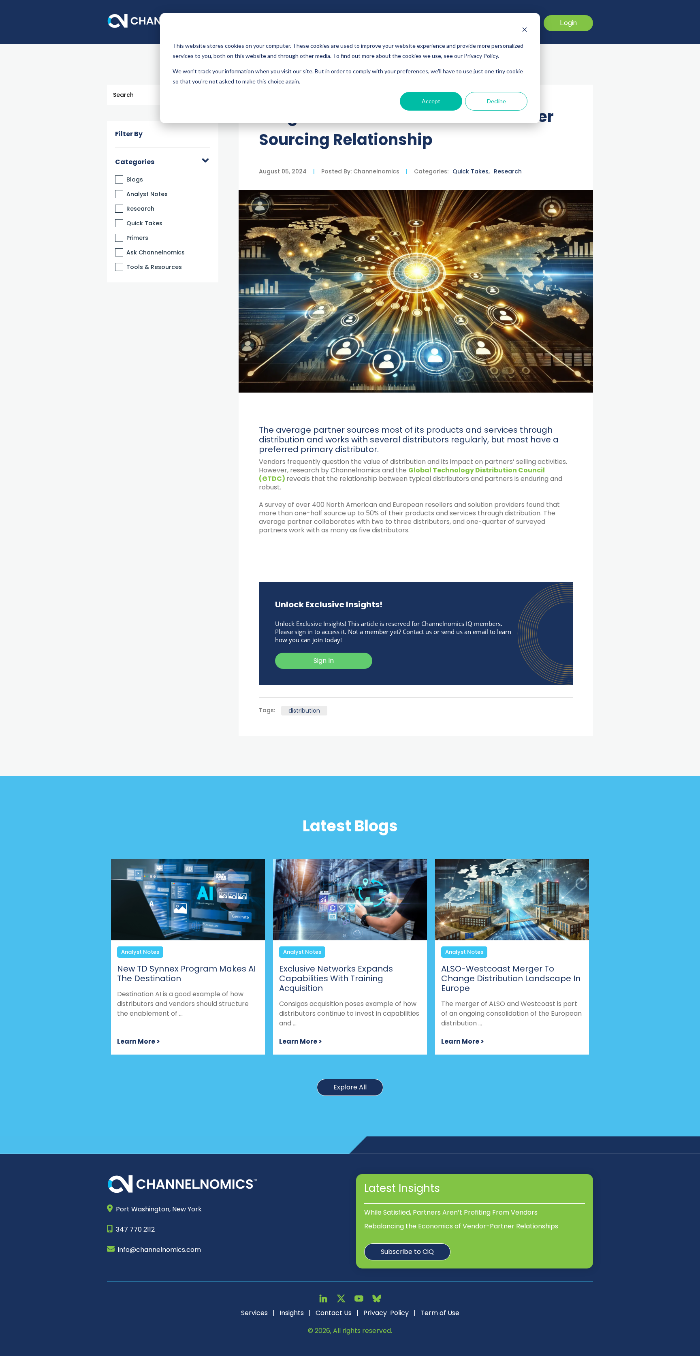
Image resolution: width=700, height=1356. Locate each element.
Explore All (350, 1087)
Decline (496, 101)
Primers (137, 238)
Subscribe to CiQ (407, 1251)
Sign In (324, 660)
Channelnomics (375, 171)
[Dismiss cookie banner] (524, 31)
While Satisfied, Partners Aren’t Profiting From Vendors (451, 1212)
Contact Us (334, 1313)
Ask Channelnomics (155, 252)
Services (254, 1313)
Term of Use (439, 1313)
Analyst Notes (147, 194)
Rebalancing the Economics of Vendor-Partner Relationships (461, 1226)
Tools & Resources (154, 267)
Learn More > (138, 1041)
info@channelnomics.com (159, 1249)
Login (568, 23)
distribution (304, 711)
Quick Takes (144, 223)
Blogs (134, 179)
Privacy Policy (386, 1313)
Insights (292, 1313)
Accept (431, 101)
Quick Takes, (471, 171)
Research (140, 209)
